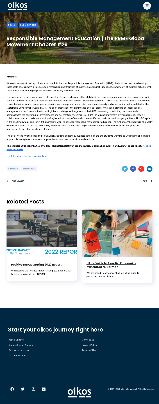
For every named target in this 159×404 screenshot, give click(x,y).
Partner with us (17, 356)
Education (13, 168)
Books (12, 25)
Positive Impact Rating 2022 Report (36, 264)
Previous (18, 181)
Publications (28, 25)
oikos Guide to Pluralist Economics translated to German (111, 265)
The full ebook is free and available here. (27, 156)
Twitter (125, 169)
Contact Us (88, 340)
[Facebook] (12, 389)
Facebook (133, 169)
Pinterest (141, 169)
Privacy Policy (89, 345)
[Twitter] (23, 389)
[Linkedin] (44, 389)
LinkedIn (149, 169)
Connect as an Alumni (21, 345)
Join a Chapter (17, 340)
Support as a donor (19, 350)
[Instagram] (33, 389)
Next (144, 181)
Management (29, 168)
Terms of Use (89, 350)
